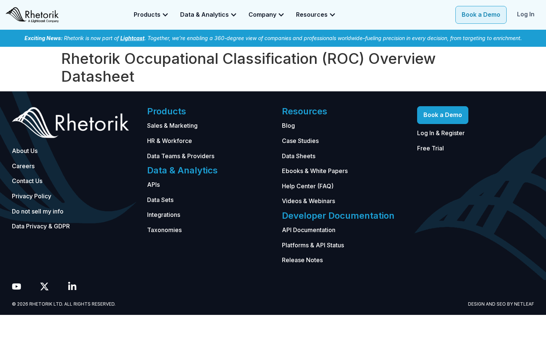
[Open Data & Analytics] (234, 15)
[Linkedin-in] (72, 286)
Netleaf (524, 304)
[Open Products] (165, 15)
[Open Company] (281, 15)
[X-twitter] (44, 286)
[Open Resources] (332, 15)
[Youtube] (16, 286)
